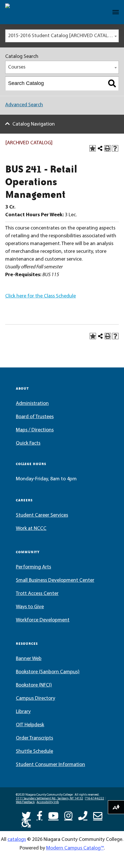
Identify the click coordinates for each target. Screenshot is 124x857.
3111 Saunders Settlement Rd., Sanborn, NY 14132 (49, 798)
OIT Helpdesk (30, 725)
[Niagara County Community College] (21, 12)
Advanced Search (24, 105)
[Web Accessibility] (26, 821)
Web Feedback (25, 802)
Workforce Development (42, 620)
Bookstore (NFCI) (34, 685)
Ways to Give (30, 607)
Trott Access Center (37, 593)
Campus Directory (35, 698)
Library (23, 711)
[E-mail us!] (97, 815)
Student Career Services (42, 515)
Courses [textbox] (16, 67)
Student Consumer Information (50, 764)
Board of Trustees (35, 417)
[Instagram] (68, 815)
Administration (32, 403)
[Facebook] (39, 815)
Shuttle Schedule (34, 751)
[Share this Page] (100, 148)
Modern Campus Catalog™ (75, 848)
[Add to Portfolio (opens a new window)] (92, 148)
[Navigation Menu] (115, 12)
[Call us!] (82, 815)
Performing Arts (33, 567)
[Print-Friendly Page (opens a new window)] (107, 148)
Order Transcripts (34, 738)
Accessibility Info (48, 802)
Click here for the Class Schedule (40, 296)
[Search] (112, 83)
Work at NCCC (31, 528)
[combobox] (62, 35)
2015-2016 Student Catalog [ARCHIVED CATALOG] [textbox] (62, 36)
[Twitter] (26, 815)
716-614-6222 (94, 798)
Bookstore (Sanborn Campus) (48, 672)
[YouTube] (53, 815)
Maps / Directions (35, 430)
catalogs (16, 839)
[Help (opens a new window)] (115, 148)
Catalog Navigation (33, 124)
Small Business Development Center (55, 580)
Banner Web (29, 658)
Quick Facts (28, 443)
